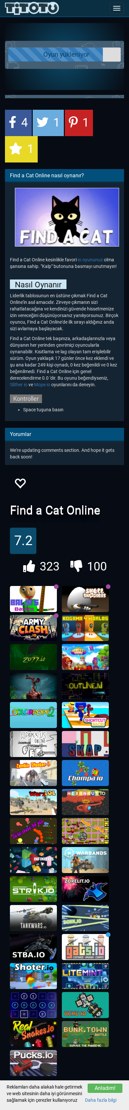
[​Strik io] (33, 889)
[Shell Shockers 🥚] (85, 599)
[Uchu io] (85, 1005)
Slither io (18, 384)
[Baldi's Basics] (33, 599)
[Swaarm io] (33, 831)
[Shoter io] (33, 976)
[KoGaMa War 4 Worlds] (85, 628)
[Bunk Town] (85, 1034)
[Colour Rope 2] (33, 715)
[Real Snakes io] (33, 1034)
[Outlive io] (85, 686)
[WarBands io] (85, 860)
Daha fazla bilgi (100, 1100)
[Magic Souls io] (85, 831)
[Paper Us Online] (33, 744)
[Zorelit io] (85, 889)
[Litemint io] (85, 976)
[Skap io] (85, 744)
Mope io (42, 384)
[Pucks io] (33, 1063)
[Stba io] (33, 947)
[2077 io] (33, 657)
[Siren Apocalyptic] (33, 686)
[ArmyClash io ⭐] (33, 628)
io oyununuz (90, 259)
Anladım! (105, 1088)
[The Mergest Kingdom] (85, 657)
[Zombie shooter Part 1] (33, 773)
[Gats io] (85, 947)
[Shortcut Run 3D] (85, 715)
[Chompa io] (85, 773)
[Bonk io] (85, 918)
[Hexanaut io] (85, 802)
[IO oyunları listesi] (32, 8)
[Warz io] (33, 802)
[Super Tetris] (33, 860)
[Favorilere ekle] (20, 485)
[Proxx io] (33, 1005)
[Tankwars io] (33, 918)
